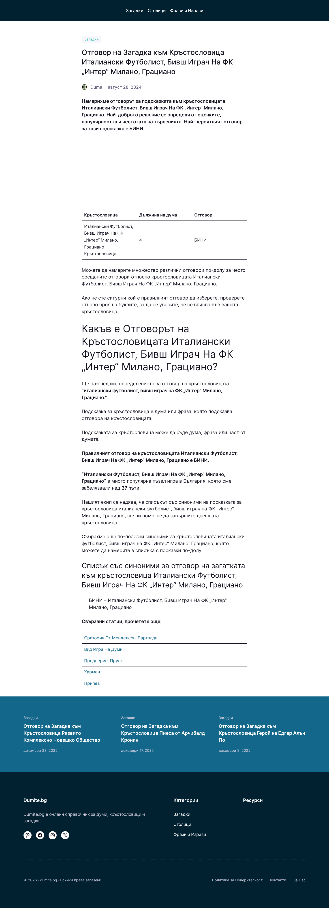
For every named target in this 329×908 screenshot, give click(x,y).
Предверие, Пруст (103, 660)
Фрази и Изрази (189, 834)
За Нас (299, 880)
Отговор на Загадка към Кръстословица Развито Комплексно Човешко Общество (62, 733)
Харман (92, 672)
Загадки (91, 39)
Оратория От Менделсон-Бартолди (121, 637)
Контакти (278, 880)
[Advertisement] (164, 170)
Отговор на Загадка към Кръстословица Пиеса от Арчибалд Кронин (163, 733)
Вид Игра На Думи (103, 649)
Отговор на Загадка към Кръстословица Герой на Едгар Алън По (262, 733)
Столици (182, 824)
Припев (92, 683)
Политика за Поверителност (237, 880)
